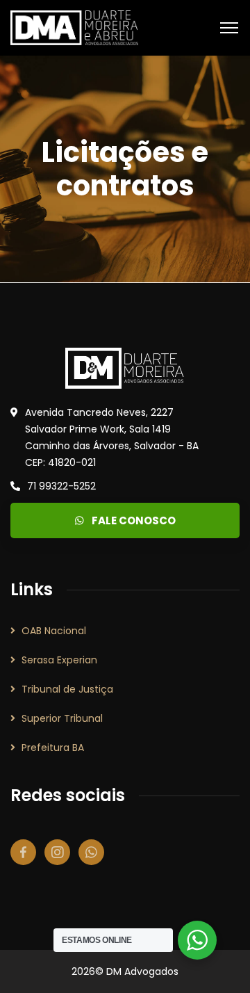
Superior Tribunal (62, 718)
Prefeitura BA (53, 747)
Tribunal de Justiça (67, 689)
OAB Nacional (54, 631)
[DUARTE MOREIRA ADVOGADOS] (74, 26)
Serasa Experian (59, 660)
